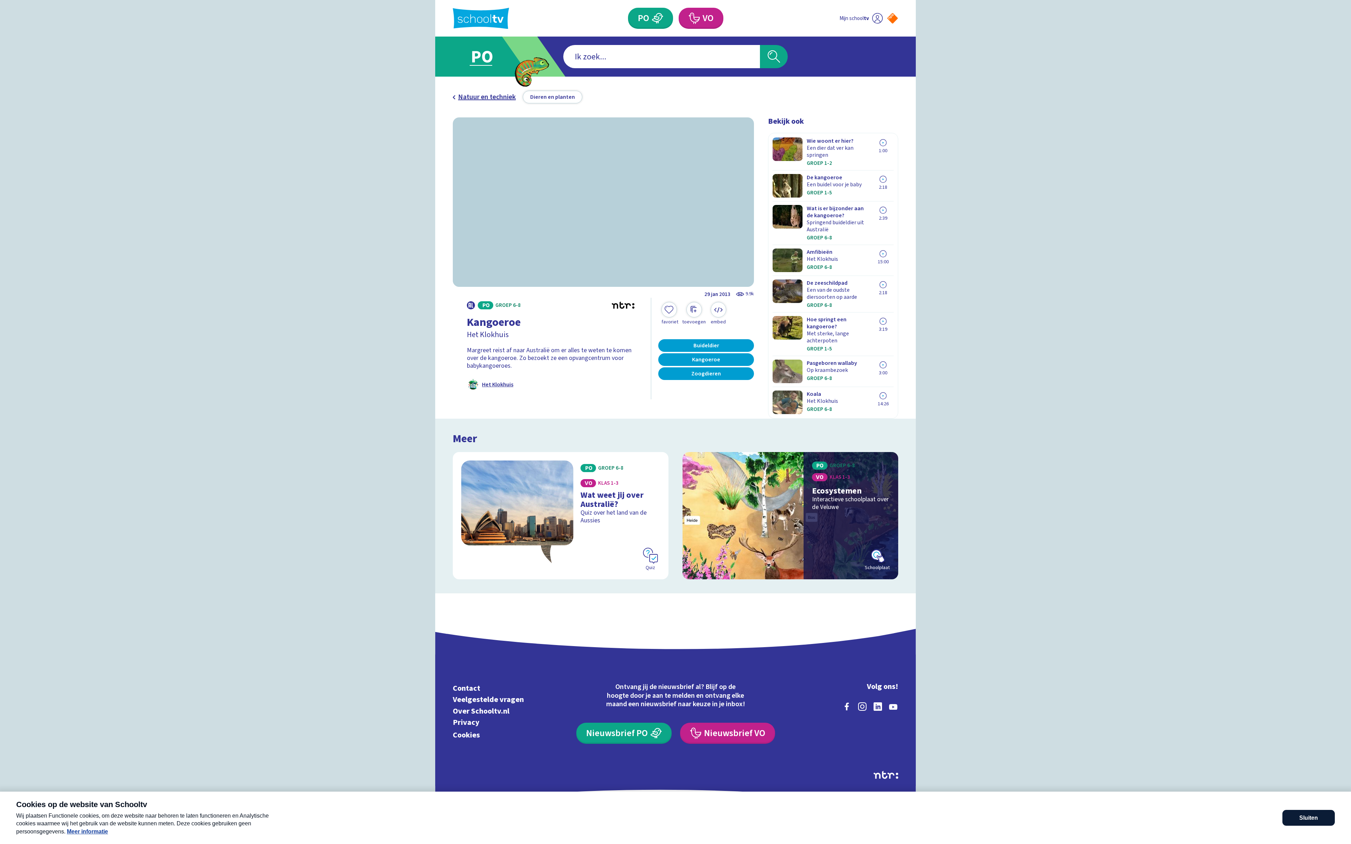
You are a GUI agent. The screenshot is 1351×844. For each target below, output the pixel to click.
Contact (466, 688)
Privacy (466, 722)
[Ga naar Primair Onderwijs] (488, 57)
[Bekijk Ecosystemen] (790, 515)
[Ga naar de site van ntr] (886, 775)
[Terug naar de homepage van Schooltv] (481, 18)
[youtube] (893, 706)
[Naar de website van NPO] (892, 18)
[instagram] (862, 706)
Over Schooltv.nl (481, 711)
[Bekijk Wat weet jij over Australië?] (560, 515)
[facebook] (847, 706)
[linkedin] (878, 706)
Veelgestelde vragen (488, 699)
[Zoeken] (774, 56)
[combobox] (661, 56)
